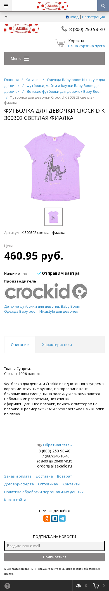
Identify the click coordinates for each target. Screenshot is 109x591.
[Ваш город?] (5, 16)
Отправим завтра (60, 273)
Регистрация (93, 16)
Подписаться (54, 556)
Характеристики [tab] (57, 344)
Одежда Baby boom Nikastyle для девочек (41, 311)
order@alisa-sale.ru (54, 466)
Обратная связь (57, 444)
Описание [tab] (20, 344)
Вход (74, 16)
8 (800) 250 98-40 (87, 29)
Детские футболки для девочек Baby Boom (42, 306)
